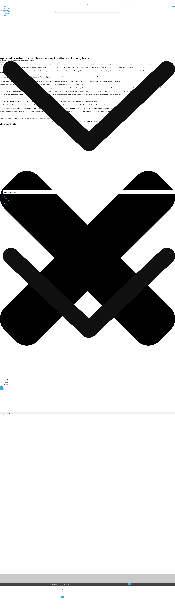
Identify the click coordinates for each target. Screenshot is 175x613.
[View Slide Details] (83, 415)
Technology (6, 384)
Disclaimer (67, 587)
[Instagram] (128, 1)
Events (6, 196)
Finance (6, 380)
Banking (6, 379)
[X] (127, 1)
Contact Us (67, 586)
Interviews (7, 13)
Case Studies (7, 8)
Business (6, 382)
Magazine (6, 200)
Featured (6, 198)
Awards (6, 195)
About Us (66, 584)
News (5, 15)
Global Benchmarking (10, 202)
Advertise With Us (69, 594)
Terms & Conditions (69, 589)
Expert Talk (7, 11)
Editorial (6, 10)
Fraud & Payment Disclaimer (71, 593)
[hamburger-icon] (173, 6)
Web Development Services (10, 192)
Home (5, 6)
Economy (6, 386)
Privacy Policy (68, 591)
